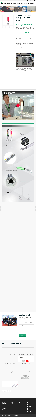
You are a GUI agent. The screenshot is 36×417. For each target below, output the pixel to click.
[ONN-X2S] (10, 384)
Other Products (13, 404)
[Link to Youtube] (33, 0)
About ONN (21, 402)
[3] (12, 27)
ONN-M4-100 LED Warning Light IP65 (10, 354)
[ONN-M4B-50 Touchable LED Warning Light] (26, 367)
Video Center (21, 403)
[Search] (17, 8)
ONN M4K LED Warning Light (26, 363)
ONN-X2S (10, 388)
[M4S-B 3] (8, 20)
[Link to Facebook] (27, 0)
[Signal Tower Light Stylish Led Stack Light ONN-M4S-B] (6, 27)
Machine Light (13, 402)
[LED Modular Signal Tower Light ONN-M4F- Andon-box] (10, 367)
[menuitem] (2, 3)
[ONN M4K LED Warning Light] (26, 359)
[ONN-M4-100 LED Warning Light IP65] (10, 350)
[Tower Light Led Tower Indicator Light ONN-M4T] (0, 208)
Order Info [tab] (5, 255)
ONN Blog (20, 404)
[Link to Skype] (34, 0)
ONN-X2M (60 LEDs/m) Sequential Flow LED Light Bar (26, 355)
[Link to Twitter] (30, 0)
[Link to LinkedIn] (29, 0)
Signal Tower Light (13, 403)
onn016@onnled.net (5, 408)
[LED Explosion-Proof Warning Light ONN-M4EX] (26, 376)
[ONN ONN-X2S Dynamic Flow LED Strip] (10, 359)
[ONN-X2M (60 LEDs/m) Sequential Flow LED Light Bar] (26, 350)
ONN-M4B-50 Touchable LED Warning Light (26, 371)
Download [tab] (5, 305)
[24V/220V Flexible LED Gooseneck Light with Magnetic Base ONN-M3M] (35, 208)
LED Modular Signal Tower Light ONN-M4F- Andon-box (10, 372)
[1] (9, 27)
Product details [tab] (5, 123)
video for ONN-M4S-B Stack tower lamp (25, 75)
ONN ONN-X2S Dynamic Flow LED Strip (10, 363)
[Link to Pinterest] (31, 0)
